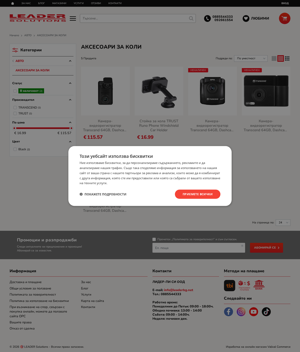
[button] (103, 194)
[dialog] (150, 176)
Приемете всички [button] (198, 194)
